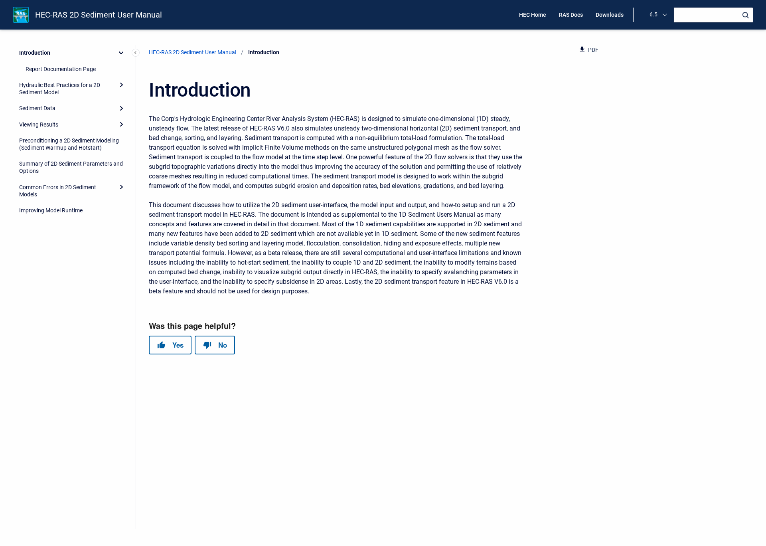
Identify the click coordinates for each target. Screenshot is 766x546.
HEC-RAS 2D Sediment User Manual (98, 15)
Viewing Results (38, 124)
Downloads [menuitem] (610, 15)
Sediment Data (37, 108)
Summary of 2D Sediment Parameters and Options (71, 167)
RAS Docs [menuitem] (571, 15)
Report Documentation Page (61, 69)
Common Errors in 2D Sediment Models (57, 191)
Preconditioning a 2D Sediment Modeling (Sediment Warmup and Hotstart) (69, 144)
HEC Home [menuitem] (532, 15)
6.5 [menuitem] (653, 14)
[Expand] (121, 85)
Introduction (34, 52)
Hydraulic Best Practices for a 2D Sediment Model (59, 88)
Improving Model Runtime (51, 210)
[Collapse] (121, 53)
